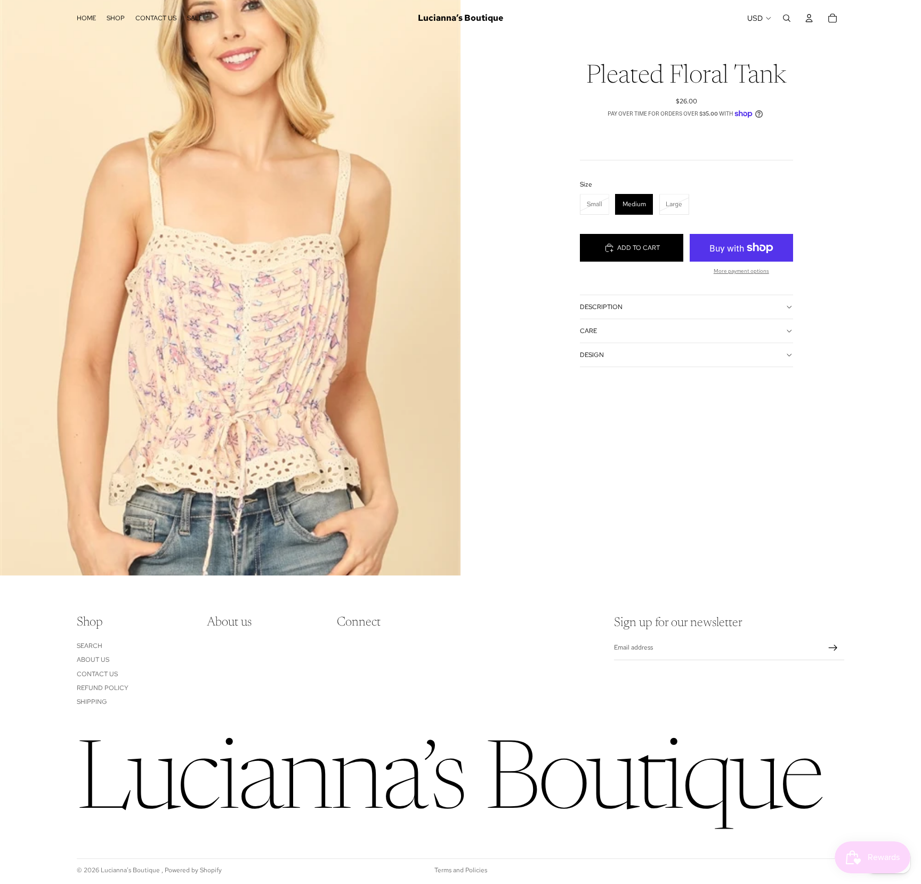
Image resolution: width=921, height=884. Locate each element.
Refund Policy (102, 688)
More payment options (741, 270)
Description (601, 307)
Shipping (92, 702)
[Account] (809, 18)
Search (89, 646)
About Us (93, 660)
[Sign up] (833, 648)
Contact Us (97, 674)
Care (588, 331)
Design (592, 355)
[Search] (786, 18)
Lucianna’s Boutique (131, 870)
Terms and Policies (460, 870)
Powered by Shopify (193, 870)
